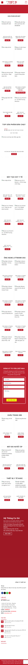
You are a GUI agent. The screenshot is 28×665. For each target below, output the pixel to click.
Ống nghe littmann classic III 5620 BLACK (7, 327)
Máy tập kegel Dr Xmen (10, 625)
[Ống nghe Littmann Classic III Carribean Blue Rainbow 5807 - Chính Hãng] (7, 53)
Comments (8, 622)
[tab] (6, 130)
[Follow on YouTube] (9, 593)
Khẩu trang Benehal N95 (21, 434)
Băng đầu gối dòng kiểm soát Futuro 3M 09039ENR (20, 37)
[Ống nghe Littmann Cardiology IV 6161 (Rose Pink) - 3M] (7, 343)
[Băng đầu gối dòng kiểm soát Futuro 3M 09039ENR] (20, 28)
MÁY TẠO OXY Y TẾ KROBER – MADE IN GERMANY (7, 195)
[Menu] (2, 2)
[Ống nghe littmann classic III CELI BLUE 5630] (20, 293)
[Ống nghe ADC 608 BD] (7, 104)
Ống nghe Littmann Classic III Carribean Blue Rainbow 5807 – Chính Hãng (7, 62)
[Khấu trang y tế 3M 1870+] (7, 425)
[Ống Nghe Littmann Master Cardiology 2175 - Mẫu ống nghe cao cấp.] (20, 343)
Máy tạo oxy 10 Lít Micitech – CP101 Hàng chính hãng (20, 195)
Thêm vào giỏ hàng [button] (20, 92)
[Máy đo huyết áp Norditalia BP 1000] (7, 28)
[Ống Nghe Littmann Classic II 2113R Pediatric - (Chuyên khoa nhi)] (20, 318)
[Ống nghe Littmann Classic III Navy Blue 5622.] (20, 79)
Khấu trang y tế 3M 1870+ (7, 434)
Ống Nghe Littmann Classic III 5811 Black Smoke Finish (7, 301)
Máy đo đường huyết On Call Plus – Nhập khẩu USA (7, 88)
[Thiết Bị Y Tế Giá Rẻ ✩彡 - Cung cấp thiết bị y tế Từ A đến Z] (11, 2)
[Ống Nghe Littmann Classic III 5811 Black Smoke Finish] (7, 293)
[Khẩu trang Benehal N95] (20, 425)
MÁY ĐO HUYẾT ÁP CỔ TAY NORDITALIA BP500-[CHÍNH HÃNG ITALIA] (7, 465)
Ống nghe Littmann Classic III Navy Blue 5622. (20, 88)
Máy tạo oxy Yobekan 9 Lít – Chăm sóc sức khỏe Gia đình (7, 221)
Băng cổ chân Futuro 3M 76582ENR (20, 62)
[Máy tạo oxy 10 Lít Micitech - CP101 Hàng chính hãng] (20, 187)
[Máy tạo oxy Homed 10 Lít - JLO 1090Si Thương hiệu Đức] (20, 212)
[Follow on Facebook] (2, 593)
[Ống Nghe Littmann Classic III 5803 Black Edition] (20, 267)
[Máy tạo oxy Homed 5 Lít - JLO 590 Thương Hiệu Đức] (20, 104)
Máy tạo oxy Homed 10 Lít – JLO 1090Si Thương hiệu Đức (20, 221)
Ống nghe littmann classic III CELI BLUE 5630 (20, 301)
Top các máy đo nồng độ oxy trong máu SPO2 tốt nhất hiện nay (15, 631)
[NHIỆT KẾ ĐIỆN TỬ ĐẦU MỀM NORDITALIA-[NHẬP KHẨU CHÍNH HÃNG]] (20, 488)
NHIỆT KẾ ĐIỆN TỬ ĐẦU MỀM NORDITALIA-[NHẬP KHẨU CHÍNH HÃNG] (20, 497)
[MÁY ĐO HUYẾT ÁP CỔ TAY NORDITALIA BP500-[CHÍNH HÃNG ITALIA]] (7, 456)
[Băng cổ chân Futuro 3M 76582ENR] (20, 53)
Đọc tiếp (7, 40)
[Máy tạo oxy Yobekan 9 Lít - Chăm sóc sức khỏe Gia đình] (7, 212)
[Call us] (7, 593)
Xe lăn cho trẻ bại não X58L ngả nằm (14, 151)
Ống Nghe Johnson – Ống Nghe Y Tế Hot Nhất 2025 (8, 276)
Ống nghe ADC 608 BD (7, 113)
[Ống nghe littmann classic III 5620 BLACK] (7, 318)
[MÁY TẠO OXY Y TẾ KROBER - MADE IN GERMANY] (7, 187)
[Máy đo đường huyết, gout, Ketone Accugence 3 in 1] (7, 488)
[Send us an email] (5, 593)
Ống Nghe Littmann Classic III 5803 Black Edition (20, 276)
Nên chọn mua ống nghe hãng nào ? (12, 635)
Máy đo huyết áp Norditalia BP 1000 (7, 37)
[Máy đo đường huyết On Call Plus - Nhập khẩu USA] (7, 79)
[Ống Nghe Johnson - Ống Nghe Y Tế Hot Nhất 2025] (7, 267)
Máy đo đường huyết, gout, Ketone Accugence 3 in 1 (7, 497)
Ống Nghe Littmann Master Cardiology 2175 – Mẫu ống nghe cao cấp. (20, 352)
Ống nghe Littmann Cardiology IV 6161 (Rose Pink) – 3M (7, 352)
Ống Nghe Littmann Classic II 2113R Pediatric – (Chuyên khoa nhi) (20, 327)
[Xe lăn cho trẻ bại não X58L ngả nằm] (14, 143)
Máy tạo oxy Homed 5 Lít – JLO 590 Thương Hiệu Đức (20, 113)
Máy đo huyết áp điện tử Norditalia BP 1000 (14, 620)
